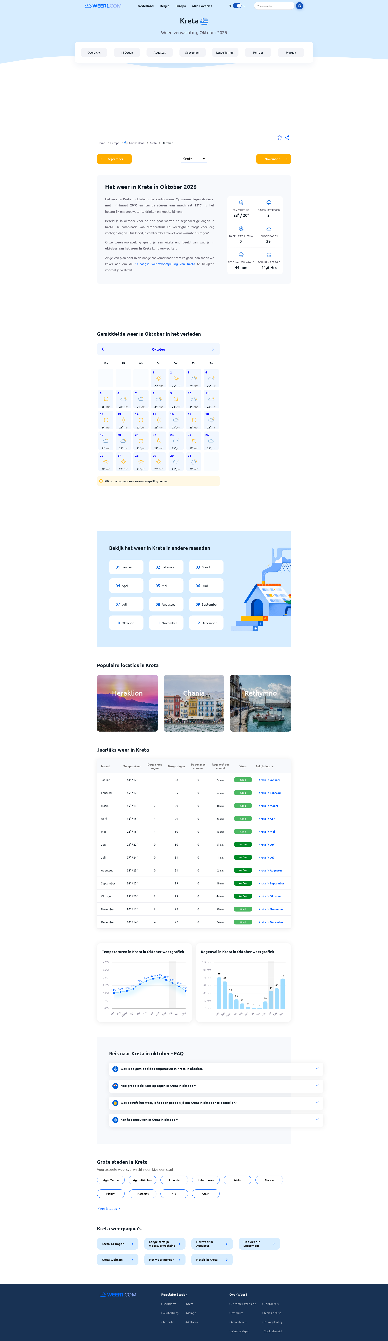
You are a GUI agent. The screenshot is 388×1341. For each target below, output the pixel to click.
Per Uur (258, 52)
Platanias (143, 1194)
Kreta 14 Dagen (113, 1244)
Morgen (291, 52)
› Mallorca (191, 1322)
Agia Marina (111, 1180)
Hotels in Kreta (207, 1259)
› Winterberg (170, 1313)
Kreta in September (271, 883)
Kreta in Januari (269, 780)
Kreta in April (267, 818)
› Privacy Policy (272, 1322)
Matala (269, 1180)
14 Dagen (127, 52)
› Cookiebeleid (272, 1331)
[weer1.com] (103, 5)
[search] (299, 5)
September (192, 52)
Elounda (174, 1180)
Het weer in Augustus (204, 1244)
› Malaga (190, 1313)
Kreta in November (271, 909)
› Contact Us (270, 1304)
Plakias (110, 1194)
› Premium (236, 1313)
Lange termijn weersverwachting (162, 1244)
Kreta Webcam (112, 1259)
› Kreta (189, 1304)
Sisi (174, 1194)
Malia (237, 1180)
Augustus (160, 52)
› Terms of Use (271, 1313)
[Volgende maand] (213, 349)
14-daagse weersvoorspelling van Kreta (165, 264)
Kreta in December (270, 922)
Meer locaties (107, 1208)
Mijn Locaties (202, 5)
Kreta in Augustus (270, 870)
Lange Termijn (225, 52)
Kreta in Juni (266, 844)
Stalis (205, 1194)
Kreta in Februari (269, 792)
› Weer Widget (239, 1331)
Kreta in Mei (266, 831)
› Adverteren (238, 1322)
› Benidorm (168, 1304)
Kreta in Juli (266, 857)
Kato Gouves (206, 1180)
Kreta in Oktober (269, 896)
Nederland (146, 5)
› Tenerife (167, 1322)
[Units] (237, 5)
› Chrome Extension (242, 1304)
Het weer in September (252, 1244)
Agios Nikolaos (142, 1180)
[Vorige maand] (104, 349)
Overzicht (94, 52)
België (164, 5)
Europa (180, 5)
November (272, 159)
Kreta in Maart (268, 805)
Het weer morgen (161, 1259)
